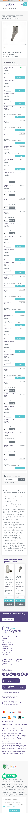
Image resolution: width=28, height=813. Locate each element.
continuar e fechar (14, 810)
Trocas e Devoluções (7, 650)
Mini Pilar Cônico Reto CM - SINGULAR (19, 578)
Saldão (17, 639)
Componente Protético (9, 16)
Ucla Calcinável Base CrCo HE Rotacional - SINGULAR (9, 578)
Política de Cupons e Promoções (7, 645)
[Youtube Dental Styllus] (11, 674)
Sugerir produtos (8, 619)
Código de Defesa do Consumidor (7, 653)
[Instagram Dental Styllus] (7, 674)
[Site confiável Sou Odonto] (9, 776)
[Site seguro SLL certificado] (9, 767)
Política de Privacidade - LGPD (7, 664)
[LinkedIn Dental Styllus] (26, 674)
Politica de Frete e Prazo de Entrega (7, 641)
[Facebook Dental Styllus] (15, 674)
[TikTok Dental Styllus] (22, 674)
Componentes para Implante (15, 15)
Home (3, 15)
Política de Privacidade (9, 806)
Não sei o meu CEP (9, 482)
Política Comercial (7, 648)
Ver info (23, 67)
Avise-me (11, 182)
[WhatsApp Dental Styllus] (4, 674)
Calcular (21, 479)
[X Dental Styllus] (18, 674)
